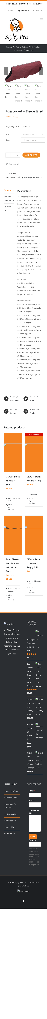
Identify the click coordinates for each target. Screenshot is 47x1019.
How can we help (34, 811)
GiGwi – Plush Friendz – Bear (13, 480)
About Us (9, 827)
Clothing (19, 177)
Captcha (33, 840)
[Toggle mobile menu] (41, 19)
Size (7, 134)
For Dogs (28, 177)
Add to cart (31, 155)
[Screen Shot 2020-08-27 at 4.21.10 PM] (23, 71)
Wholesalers (10, 820)
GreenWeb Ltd (23, 886)
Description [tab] (9, 190)
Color (8, 140)
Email (32, 800)
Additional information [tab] (9, 198)
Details (17, 498)
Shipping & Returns (10, 806)
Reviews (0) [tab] (7, 209)
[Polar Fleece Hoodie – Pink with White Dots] (13, 535)
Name (32, 790)
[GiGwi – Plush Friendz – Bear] (13, 452)
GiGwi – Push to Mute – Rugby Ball (33, 563)
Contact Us (10, 833)
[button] (13, 164)
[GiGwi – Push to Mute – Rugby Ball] (34, 535)
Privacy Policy (11, 814)
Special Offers (11, 791)
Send (32, 836)
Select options (10, 590)
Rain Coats (37, 177)
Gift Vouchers (11, 797)
